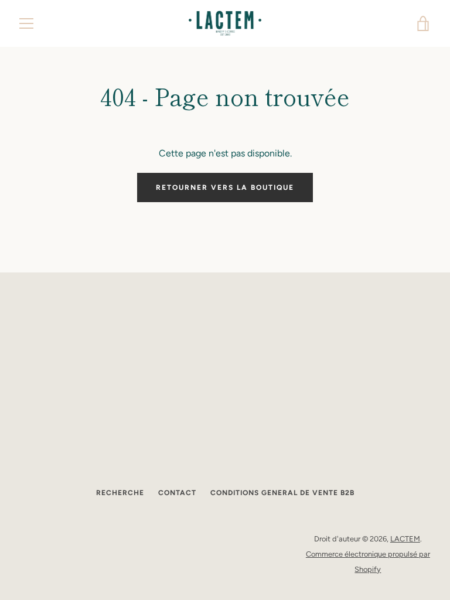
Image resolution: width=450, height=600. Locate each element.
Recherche (120, 493)
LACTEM (405, 538)
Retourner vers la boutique (225, 187)
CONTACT (177, 493)
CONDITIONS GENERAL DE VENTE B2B (282, 493)
